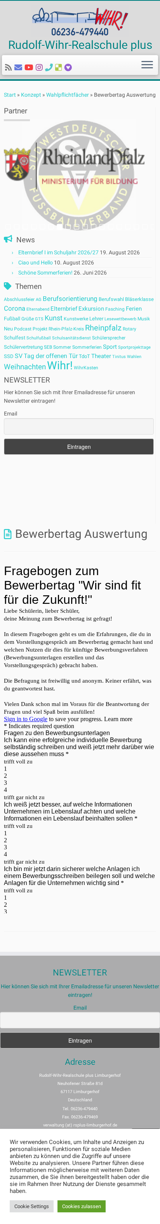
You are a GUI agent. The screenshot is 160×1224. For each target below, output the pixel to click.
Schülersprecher (108, 338)
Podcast (22, 329)
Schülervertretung (23, 347)
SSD (9, 356)
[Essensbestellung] (59, 67)
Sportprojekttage (134, 347)
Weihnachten (25, 366)
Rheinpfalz (103, 327)
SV (19, 356)
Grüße (27, 319)
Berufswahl (111, 299)
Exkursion (91, 308)
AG (39, 299)
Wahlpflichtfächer (67, 95)
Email (10, 413)
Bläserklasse (139, 299)
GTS (39, 319)
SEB (48, 347)
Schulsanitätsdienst (71, 338)
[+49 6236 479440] (50, 67)
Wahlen (134, 356)
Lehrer (96, 319)
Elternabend (37, 309)
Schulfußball (38, 338)
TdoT (84, 356)
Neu (8, 329)
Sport (110, 346)
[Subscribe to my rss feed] (9, 67)
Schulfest (14, 338)
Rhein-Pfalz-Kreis (66, 329)
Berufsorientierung (70, 299)
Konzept (31, 95)
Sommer (62, 347)
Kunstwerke (76, 319)
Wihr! (60, 365)
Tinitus (119, 356)
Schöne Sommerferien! (45, 272)
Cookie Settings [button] (31, 1206)
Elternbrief (63, 308)
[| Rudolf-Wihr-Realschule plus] (80, 21)
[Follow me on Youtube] (30, 67)
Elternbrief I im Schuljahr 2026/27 (58, 252)
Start (10, 95)
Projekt (40, 329)
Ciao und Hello (35, 262)
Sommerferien (87, 347)
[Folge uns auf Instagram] (40, 67)
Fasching (115, 309)
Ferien (134, 308)
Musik (143, 319)
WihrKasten (86, 367)
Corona (14, 308)
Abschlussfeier (19, 299)
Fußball (12, 319)
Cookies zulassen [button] (81, 1206)
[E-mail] (19, 67)
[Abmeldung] (69, 67)
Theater (101, 356)
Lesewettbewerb (120, 319)
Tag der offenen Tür (51, 356)
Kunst (54, 318)
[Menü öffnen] (147, 65)
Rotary (129, 329)
